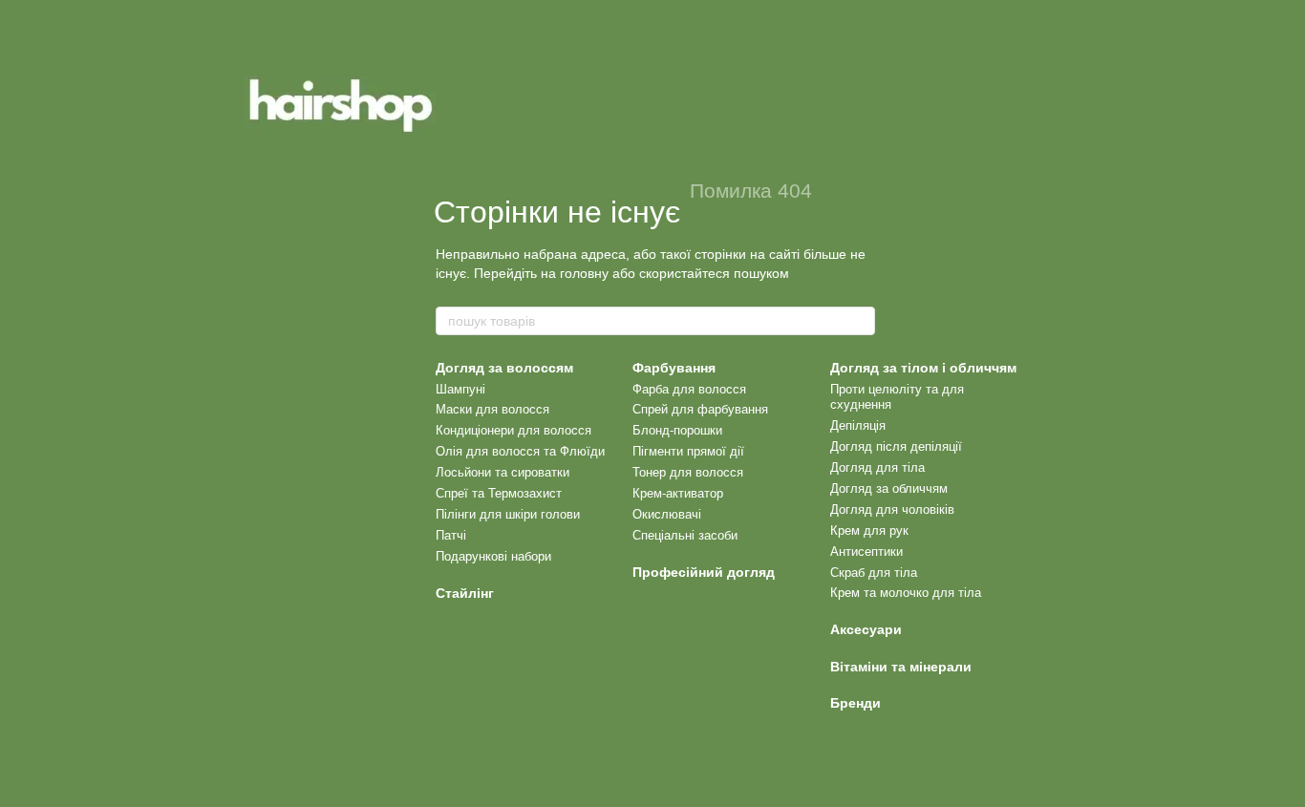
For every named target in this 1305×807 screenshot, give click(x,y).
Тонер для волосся (687, 472)
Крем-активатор (677, 493)
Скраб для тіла (873, 572)
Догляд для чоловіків (892, 509)
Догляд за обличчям (889, 488)
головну (584, 273)
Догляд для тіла (877, 467)
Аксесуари (866, 629)
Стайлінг (465, 593)
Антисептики (866, 551)
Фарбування (674, 367)
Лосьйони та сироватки (502, 472)
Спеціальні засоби (685, 535)
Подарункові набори (493, 556)
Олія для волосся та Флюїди (520, 451)
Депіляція (858, 425)
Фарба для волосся (689, 389)
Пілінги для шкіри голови (508, 514)
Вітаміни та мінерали (901, 666)
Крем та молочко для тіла (905, 592)
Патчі (451, 535)
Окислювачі (666, 514)
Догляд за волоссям (504, 367)
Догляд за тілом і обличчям (923, 367)
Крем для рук (869, 530)
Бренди (855, 703)
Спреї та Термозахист (499, 493)
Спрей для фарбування (700, 409)
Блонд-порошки (677, 430)
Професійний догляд (703, 572)
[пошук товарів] (860, 321)
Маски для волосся (492, 409)
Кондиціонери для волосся (513, 430)
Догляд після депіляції (896, 446)
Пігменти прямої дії (688, 451)
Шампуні (460, 389)
